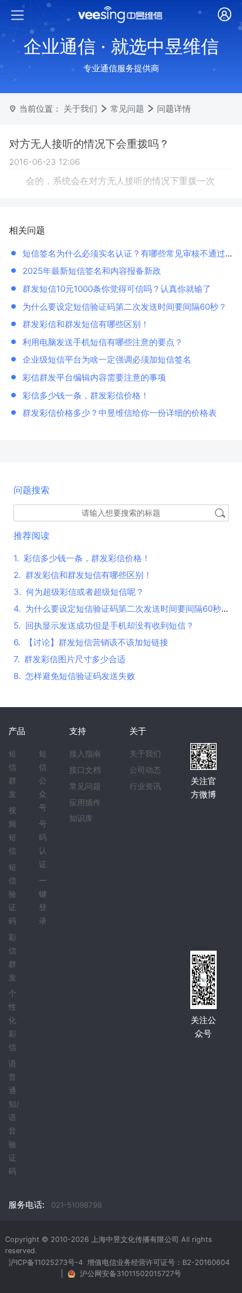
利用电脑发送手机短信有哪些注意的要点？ (103, 342)
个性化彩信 (12, 1020)
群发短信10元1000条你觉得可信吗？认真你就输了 (117, 288)
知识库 (81, 818)
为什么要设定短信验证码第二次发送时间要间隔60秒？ (125, 306)
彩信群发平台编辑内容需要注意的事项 (94, 377)
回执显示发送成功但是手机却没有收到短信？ (104, 625)
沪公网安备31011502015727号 (130, 1273)
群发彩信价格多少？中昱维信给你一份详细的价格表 (120, 412)
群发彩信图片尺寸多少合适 (70, 659)
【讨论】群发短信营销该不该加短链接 (91, 642)
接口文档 (85, 769)
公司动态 (145, 769)
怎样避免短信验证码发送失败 (74, 676)
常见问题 (127, 108)
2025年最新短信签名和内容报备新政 (92, 270)
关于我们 (80, 108)
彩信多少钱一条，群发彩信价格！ (86, 395)
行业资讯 (145, 786)
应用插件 (85, 802)
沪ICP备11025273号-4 (45, 1262)
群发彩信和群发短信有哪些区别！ (86, 324)
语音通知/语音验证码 (13, 1117)
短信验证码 (12, 894)
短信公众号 (43, 780)
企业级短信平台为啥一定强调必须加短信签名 (107, 359)
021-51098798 (76, 1204)
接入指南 (85, 753)
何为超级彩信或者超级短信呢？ (79, 591)
